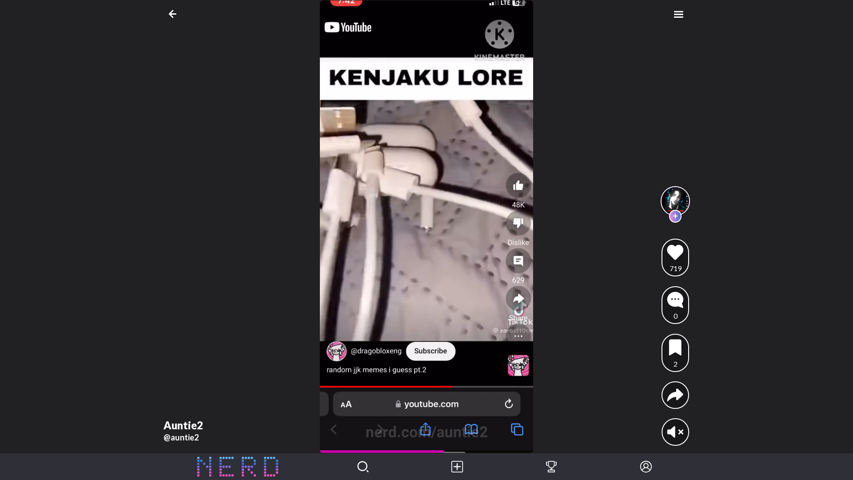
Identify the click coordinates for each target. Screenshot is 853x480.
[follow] (675, 216)
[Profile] (646, 466)
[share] (675, 395)
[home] (238, 466)
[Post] (457, 466)
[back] (174, 14)
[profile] (675, 201)
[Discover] (363, 466)
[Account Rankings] (551, 466)
